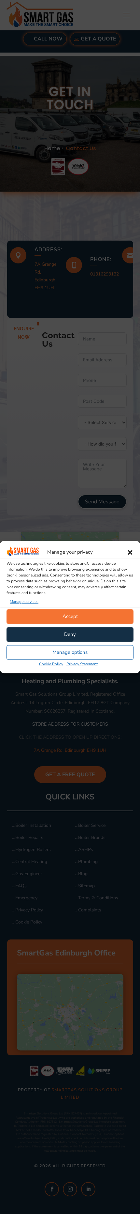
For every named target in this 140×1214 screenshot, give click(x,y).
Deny (70, 634)
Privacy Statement (82, 664)
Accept (70, 616)
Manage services (24, 602)
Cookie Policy (51, 664)
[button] (130, 552)
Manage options (70, 652)
